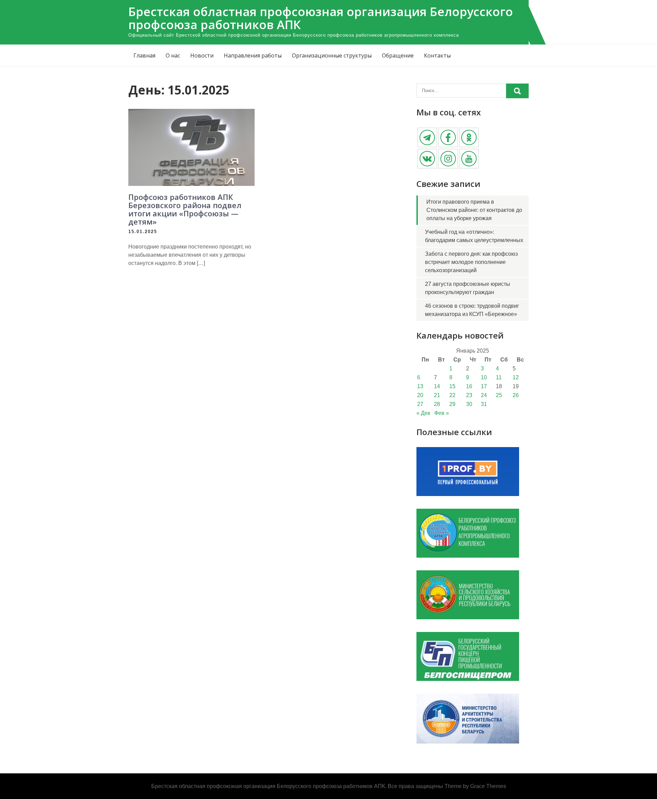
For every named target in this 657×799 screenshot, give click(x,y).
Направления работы (253, 55)
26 (516, 395)
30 (469, 404)
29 (452, 404)
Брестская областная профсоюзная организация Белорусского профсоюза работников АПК (320, 18)
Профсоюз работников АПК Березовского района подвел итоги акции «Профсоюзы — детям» (184, 209)
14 (437, 386)
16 (469, 386)
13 (420, 386)
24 (484, 395)
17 (484, 386)
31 (484, 404)
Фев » (441, 413)
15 (452, 386)
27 (420, 404)
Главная (144, 55)
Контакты (437, 55)
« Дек (423, 413)
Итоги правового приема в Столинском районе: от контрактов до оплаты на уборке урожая (474, 210)
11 (499, 377)
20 (420, 395)
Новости (202, 55)
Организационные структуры (332, 55)
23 (469, 395)
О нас (173, 55)
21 (437, 395)
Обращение (398, 55)
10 (484, 377)
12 (516, 377)
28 (437, 404)
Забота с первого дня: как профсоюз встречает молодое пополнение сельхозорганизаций (471, 262)
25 (499, 395)
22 (452, 395)
